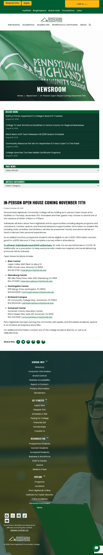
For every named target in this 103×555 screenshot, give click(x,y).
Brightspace (39, 10)
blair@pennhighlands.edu (33, 270)
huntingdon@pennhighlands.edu (38, 292)
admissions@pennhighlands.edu (38, 303)
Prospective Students (39, 443)
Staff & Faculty (39, 460)
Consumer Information (39, 371)
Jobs (79, 10)
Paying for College (40, 418)
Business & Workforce (39, 456)
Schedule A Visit (39, 413)
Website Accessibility (39, 380)
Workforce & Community (65, 24)
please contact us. (19, 530)
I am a (81, 3)
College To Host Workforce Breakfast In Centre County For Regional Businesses (45, 127)
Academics (28, 24)
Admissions (14, 24)
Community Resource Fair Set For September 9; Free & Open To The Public (43, 145)
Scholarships (39, 426)
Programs (39, 481)
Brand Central (40, 375)
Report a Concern (39, 384)
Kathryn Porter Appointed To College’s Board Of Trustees (34, 117)
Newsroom (31, 95)
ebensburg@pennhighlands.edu (37, 281)
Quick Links (54, 10)
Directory (39, 367)
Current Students (39, 447)
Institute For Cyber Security (39, 494)
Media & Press (39, 469)
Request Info (12, 3)
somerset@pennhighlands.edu (37, 317)
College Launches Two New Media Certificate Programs (33, 154)
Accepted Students (39, 452)
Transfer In (39, 431)
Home (20, 95)
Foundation (68, 10)
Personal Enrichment (39, 503)
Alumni (39, 465)
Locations (39, 486)
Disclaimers (39, 392)
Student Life (43, 24)
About (83, 24)
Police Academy (40, 499)
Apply (26, 3)
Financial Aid (40, 422)
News (39, 507)
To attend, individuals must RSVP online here (28, 245)
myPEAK (26, 10)
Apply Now (39, 405)
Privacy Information (39, 388)
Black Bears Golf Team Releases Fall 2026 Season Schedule (35, 136)
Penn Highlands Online (39, 490)
